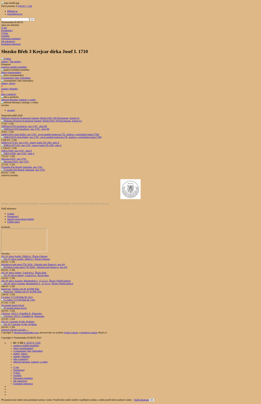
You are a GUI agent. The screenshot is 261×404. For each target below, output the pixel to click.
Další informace (141, 400)
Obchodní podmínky (11, 38)
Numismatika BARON (12, 22)
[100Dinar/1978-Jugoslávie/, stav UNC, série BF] (25, 129)
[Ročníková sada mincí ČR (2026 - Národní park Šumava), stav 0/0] (34, 267)
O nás (4, 27)
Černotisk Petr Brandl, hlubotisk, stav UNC (22, 167)
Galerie (10, 213)
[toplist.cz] (6, 59)
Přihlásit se (12, 11)
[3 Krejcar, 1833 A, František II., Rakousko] (22, 316)
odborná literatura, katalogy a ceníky (18, 99)
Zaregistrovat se (14, 14)
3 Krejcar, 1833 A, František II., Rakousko (21, 313)
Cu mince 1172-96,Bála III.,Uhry (17, 297)
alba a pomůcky (8, 94)
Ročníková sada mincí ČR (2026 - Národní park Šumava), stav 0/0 (33, 264)
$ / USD (36, 343)
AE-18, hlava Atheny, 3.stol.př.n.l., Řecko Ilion (23, 272)
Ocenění (5, 36)
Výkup (4, 33)
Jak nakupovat (8, 41)
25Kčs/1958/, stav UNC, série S (16, 151)
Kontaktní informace (11, 44)
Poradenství (6, 30)
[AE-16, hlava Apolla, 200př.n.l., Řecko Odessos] (25, 259)
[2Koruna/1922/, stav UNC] (15, 161)
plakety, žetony (8, 83)
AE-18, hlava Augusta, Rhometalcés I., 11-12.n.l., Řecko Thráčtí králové (36, 281)
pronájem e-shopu (88, 332)
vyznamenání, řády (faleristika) (16, 78)
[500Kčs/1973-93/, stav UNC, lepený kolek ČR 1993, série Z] (31, 145)
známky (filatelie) (9, 89)
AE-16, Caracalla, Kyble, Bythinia (17, 321)
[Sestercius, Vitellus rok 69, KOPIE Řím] (21, 291)
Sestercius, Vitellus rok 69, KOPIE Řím (20, 289)
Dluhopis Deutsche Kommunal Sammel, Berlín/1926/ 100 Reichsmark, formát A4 (40, 118)
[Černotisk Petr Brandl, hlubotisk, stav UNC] (23, 170)
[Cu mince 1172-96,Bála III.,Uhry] (18, 300)
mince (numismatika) (11, 72)
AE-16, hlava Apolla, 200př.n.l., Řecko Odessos (24, 256)
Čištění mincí (13, 222)
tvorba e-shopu (71, 332)
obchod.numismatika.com (26, 332)
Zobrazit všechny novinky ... (15, 330)
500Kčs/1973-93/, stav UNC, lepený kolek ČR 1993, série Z (30, 142)
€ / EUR (28, 343)
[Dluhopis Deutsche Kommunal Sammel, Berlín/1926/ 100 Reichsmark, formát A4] (41, 121)
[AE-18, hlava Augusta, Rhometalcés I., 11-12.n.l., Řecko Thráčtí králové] (37, 283)
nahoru (4, 61)
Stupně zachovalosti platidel (20, 219)
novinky (11, 110)
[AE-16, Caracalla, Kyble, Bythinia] (19, 324)
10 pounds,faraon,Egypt (12, 305)
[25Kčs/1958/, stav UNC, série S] (17, 153)
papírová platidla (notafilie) (14, 67)
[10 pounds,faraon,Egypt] (14, 308)
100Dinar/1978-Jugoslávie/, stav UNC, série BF (24, 126)
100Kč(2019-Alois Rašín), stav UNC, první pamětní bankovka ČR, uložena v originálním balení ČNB (50, 134)
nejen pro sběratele (10, 25)
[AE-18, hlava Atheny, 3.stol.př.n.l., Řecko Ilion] (25, 275)
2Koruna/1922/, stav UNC (14, 159)
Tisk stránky (15, 61)
